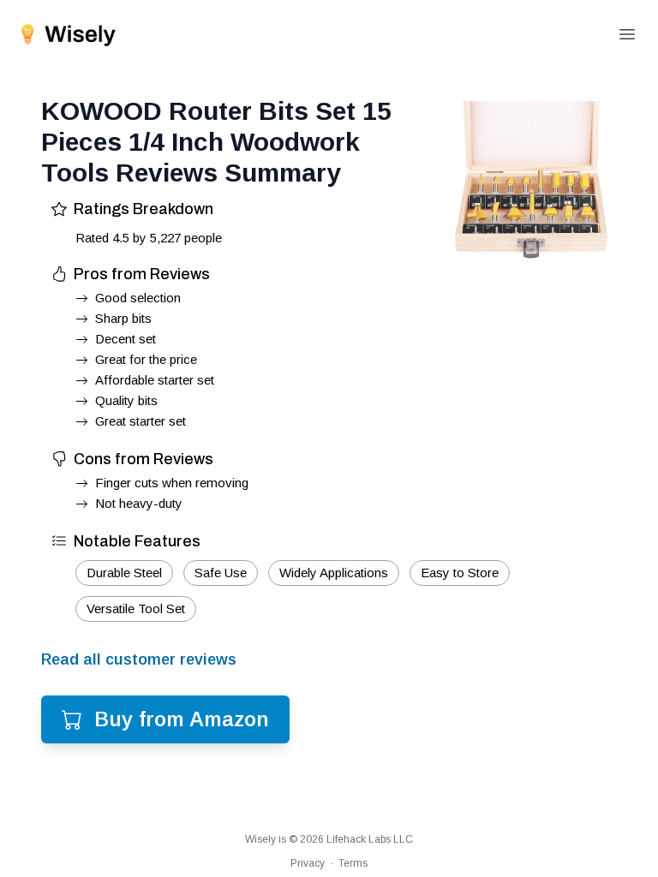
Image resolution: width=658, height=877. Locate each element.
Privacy (307, 863)
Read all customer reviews (138, 659)
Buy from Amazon (181, 719)
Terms (353, 863)
